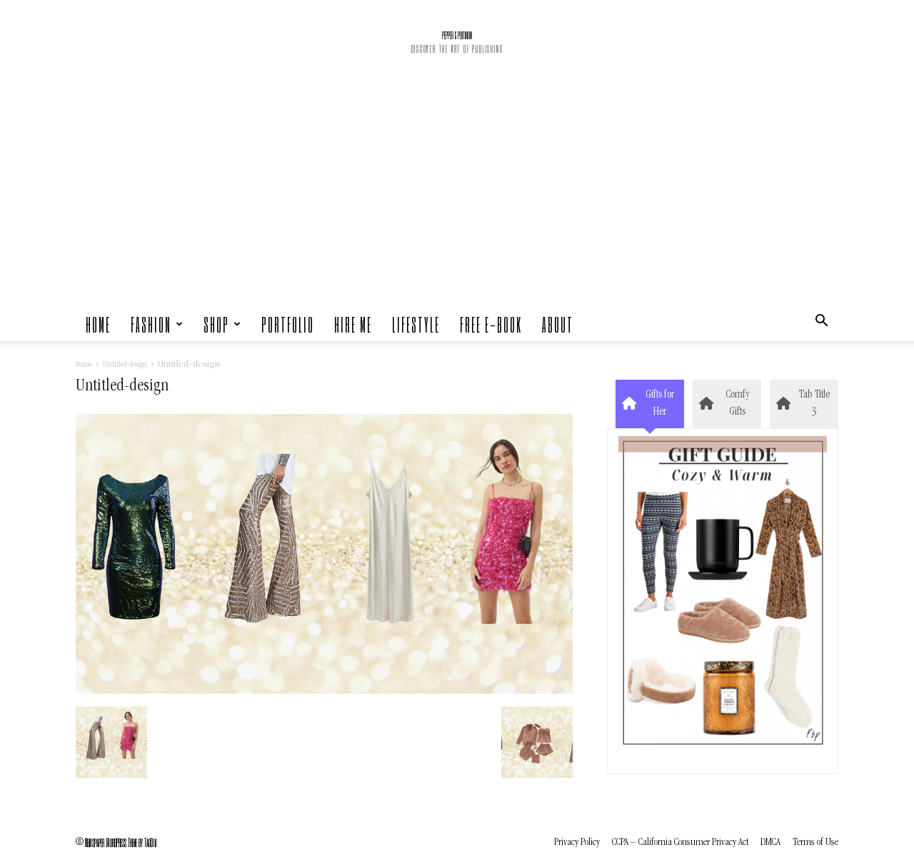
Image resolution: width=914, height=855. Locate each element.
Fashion (151, 324)
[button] (821, 324)
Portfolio (287, 324)
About (557, 324)
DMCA (770, 842)
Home (98, 324)
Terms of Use (815, 842)
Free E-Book (491, 324)
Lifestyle (416, 324)
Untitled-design (125, 365)
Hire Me (353, 324)
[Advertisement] (457, 200)
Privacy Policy (577, 842)
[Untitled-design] (324, 691)
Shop (216, 324)
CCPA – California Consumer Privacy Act (680, 842)
